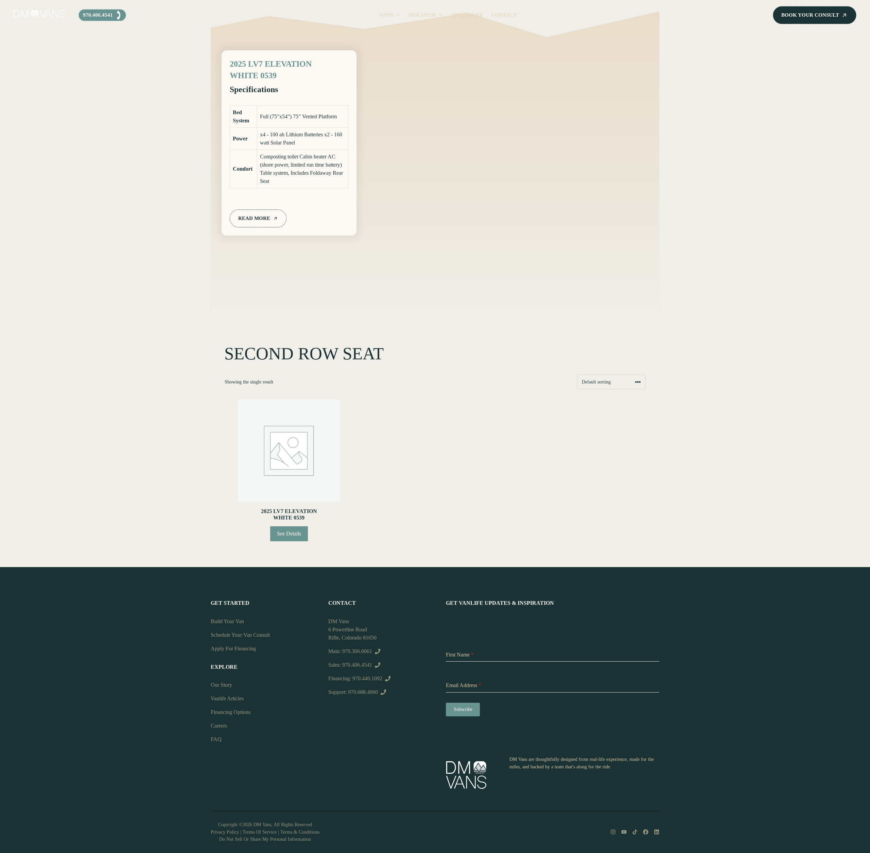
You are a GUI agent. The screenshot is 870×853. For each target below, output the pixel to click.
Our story (221, 685)
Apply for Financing (233, 648)
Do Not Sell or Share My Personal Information (265, 839)
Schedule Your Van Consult (240, 635)
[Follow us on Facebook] (645, 832)
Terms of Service (260, 832)
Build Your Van (227, 621)
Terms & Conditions (299, 832)
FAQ (216, 739)
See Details (289, 533)
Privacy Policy (225, 832)
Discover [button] (422, 15)
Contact (504, 15)
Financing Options (230, 712)
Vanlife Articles (227, 698)
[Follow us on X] (635, 832)
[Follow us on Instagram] (613, 832)
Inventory (467, 15)
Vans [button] (386, 15)
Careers (219, 726)
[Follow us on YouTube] (624, 832)
